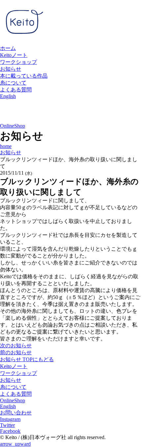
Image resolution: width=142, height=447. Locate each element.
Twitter (7, 425)
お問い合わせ (16, 412)
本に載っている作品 (24, 76)
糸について (13, 83)
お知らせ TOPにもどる (27, 359)
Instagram (10, 419)
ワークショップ (18, 62)
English (8, 96)
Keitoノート (13, 55)
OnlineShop (12, 126)
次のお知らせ (16, 345)
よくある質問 (16, 89)
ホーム (8, 48)
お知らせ (10, 69)
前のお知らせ (16, 352)
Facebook (10, 431)
